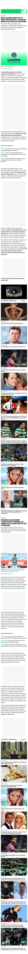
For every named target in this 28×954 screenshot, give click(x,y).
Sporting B (5, 577)
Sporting (19, 75)
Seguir (24, 12)
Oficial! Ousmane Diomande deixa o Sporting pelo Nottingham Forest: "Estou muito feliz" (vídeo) (13, 154)
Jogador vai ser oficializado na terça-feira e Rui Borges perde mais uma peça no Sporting (13, 160)
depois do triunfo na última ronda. (16, 588)
